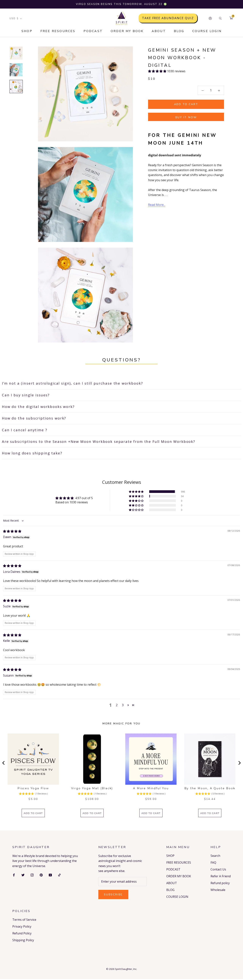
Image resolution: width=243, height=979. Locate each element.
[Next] (239, 763)
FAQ (213, 862)
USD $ (14, 18)
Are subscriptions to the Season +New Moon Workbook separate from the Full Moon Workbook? (98, 441)
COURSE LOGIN (207, 31)
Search (215, 856)
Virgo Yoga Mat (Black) (92, 788)
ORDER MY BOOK (127, 31)
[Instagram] (32, 874)
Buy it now (186, 117)
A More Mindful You (151, 788)
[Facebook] (13, 874)
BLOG (179, 31)
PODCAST (93, 31)
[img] (12, 531)
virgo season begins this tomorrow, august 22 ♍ (121, 4)
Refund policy (220, 883)
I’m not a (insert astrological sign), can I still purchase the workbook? (72, 383)
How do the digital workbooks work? (38, 406)
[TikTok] (59, 874)
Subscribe (113, 894)
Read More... (156, 205)
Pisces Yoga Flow (33, 788)
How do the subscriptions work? (34, 418)
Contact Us (218, 869)
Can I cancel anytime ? (24, 429)
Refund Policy (22, 933)
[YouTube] (50, 874)
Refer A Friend (221, 876)
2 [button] (117, 705)
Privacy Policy (21, 926)
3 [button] (123, 705)
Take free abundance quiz (168, 18)
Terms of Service (24, 920)
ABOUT (159, 31)
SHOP (26, 31)
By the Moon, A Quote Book (209, 788)
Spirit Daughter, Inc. (126, 969)
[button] (157, 71)
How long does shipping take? (32, 453)
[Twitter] (22, 874)
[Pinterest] (41, 874)
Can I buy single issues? (26, 395)
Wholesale (218, 890)
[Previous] (4, 763)
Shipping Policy (23, 940)
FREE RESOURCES (58, 31)
